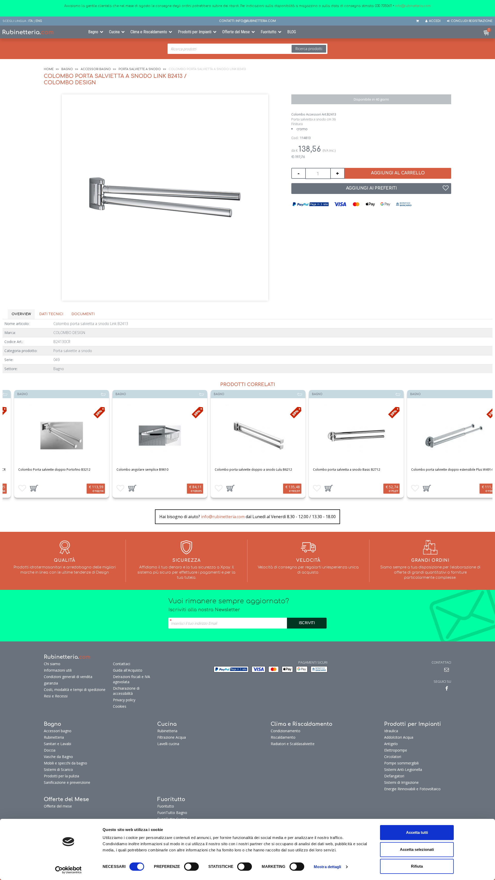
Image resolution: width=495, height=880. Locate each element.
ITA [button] (30, 21)
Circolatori (392, 756)
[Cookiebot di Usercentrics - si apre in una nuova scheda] (68, 870)
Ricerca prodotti (308, 48)
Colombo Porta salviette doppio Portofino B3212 (44, 469)
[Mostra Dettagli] (51, 435)
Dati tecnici (51, 314)
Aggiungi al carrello (398, 173)
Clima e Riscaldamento (148, 31)
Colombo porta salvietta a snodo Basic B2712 (336, 469)
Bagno (93, 31)
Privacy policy (124, 699)
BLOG (291, 31)
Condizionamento (285, 730)
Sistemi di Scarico (58, 769)
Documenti (83, 314)
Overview (21, 314)
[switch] (191, 866)
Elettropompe (395, 750)
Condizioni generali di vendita (68, 676)
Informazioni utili (58, 670)
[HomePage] (41, 32)
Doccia (49, 750)
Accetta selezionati (417, 849)
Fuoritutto (268, 31)
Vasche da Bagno (58, 756)
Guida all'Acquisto (127, 670)
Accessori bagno (96, 69)
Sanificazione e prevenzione (67, 782)
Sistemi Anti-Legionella (403, 769)
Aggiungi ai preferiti (371, 188)
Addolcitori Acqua (398, 737)
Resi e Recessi (56, 696)
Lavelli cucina (168, 743)
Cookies (119, 706)
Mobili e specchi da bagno (65, 763)
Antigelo (391, 743)
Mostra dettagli (327, 867)
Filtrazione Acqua (171, 737)
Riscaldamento (283, 737)
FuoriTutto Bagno (172, 812)
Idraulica (391, 730)
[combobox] (247, 49)
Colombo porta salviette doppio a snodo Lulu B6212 (243, 469)
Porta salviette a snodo (140, 69)
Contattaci (121, 663)
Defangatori (394, 775)
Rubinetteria (54, 737)
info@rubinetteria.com (223, 516)
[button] (23, 488)
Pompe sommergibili (401, 763)
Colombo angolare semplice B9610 (132, 469)
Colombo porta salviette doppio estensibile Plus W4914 (441, 469)
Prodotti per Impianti (194, 31)
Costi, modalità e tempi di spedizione (74, 689)
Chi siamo (52, 663)
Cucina (114, 31)
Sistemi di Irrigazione (401, 782)
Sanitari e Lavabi (57, 743)
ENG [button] (39, 21)
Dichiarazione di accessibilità (126, 691)
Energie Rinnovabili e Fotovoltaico (412, 788)
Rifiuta (417, 866)
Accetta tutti (417, 832)
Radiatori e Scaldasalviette (293, 743)
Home (49, 69)
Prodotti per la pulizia (61, 775)
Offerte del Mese (236, 31)
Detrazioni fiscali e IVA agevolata (131, 679)
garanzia (51, 683)
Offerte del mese (58, 806)
